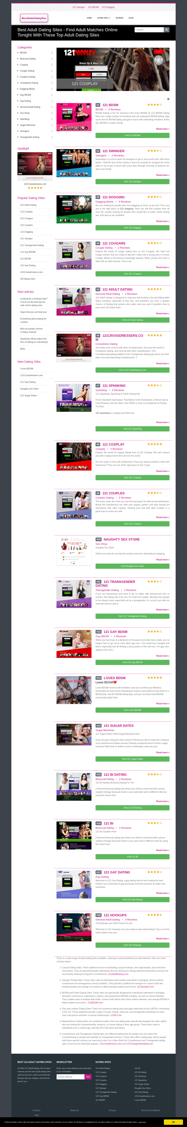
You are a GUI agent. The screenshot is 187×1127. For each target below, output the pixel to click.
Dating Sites (102, 18)
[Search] (166, 29)
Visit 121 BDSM (132, 135)
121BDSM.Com (95, 1002)
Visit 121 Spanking (132, 429)
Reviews (119, 18)
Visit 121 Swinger (132, 181)
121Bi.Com (116, 1015)
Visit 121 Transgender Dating (132, 616)
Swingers (24, 131)
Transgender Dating (29, 137)
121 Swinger (78, 7)
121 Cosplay (26, 212)
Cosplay (23, 65)
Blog (131, 18)
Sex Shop (24, 113)
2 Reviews (118, 155)
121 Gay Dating (27, 265)
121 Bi (137, 1068)
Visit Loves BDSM (132, 710)
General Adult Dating (29, 107)
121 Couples (26, 225)
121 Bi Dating (140, 1072)
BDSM (22, 53)
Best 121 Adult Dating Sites (34, 18)
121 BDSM (93, 7)
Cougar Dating (26, 71)
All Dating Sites (27, 279)
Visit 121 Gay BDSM (133, 662)
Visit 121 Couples (132, 524)
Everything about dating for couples (33, 320)
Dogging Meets (27, 89)
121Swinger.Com (145, 987)
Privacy (112, 1110)
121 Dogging (108, 7)
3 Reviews (114, 109)
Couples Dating (27, 77)
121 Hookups (140, 1076)
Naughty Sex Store (29, 389)
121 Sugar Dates (28, 395)
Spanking (24, 119)
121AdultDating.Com (118, 974)
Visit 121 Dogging (132, 228)
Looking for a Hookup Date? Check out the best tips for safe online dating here (34, 302)
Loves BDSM (26, 368)
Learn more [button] (142, 1122)
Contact (36, 1110)
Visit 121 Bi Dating (132, 808)
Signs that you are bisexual (33, 312)
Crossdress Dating (28, 83)
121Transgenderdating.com (139, 1044)
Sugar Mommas (27, 125)
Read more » (162, 129)
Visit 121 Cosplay (132, 477)
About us (74, 1110)
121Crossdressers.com (31, 272)
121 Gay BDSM (27, 252)
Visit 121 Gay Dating (133, 899)
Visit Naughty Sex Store (132, 566)
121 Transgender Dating (32, 245)
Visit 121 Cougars (132, 274)
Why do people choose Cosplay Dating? (31, 330)
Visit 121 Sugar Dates (132, 759)
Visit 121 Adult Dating (132, 320)
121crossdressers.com (111, 1044)
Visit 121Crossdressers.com (132, 370)
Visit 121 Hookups (132, 945)
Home (89, 18)
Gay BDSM (25, 95)
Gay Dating (25, 101)
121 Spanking (140, 1080)
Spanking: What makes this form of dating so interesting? (34, 340)
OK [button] (173, 1122)
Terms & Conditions (150, 1110)
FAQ (36, 1115)
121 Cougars (26, 218)
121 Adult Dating (28, 205)
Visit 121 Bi (132, 856)
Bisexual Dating (27, 59)
